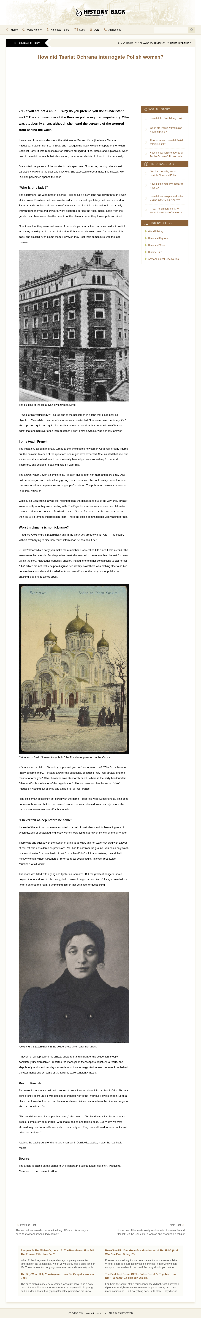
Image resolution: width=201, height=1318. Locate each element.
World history (155, 231)
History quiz (155, 252)
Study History (127, 43)
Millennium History (152, 43)
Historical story (181, 43)
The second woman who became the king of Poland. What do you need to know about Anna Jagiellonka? (52, 1232)
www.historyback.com (96, 1313)
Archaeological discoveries (163, 259)
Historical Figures (158, 238)
